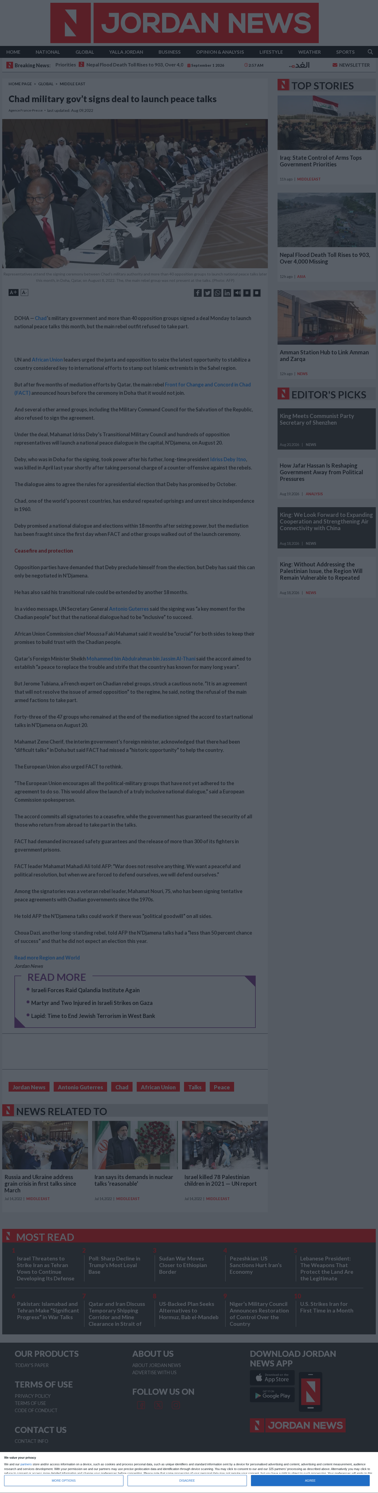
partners (26, 1464)
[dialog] (189, 1472)
